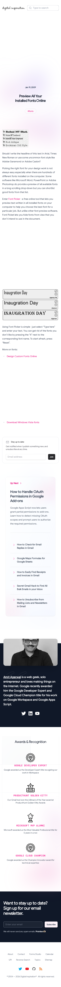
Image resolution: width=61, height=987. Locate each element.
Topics (37, 960)
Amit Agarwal (12, 677)
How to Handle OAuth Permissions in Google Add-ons (27, 496)
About (10, 954)
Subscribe (51, 924)
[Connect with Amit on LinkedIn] (30, 713)
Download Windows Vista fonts (23, 422)
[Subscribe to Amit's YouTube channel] (37, 713)
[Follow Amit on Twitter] (23, 713)
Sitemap (48, 960)
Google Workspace (19, 700)
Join (51, 457)
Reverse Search (23, 960)
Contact (21, 954)
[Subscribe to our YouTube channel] (27, 969)
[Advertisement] (30, 44)
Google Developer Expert (30, 690)
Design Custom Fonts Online (22, 356)
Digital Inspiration (28, 976)
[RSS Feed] (40, 969)
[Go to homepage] (13, 8)
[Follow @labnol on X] (20, 969)
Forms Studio (35, 954)
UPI (10, 960)
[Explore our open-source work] (34, 969)
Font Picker (14, 199)
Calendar (49, 954)
